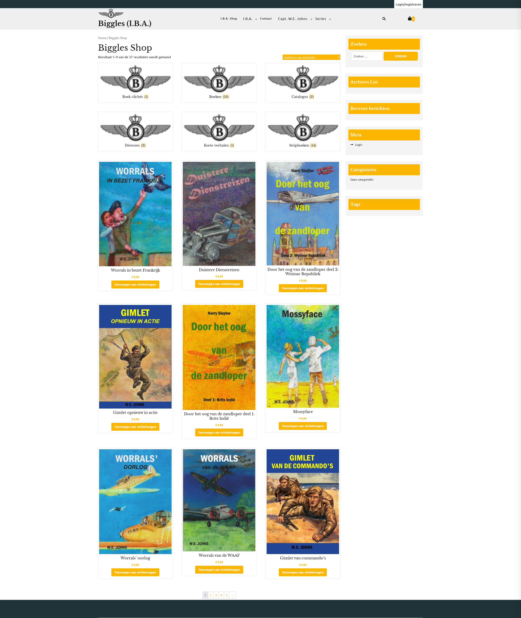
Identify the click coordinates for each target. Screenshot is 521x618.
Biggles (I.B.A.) (124, 23)
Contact (266, 18)
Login (358, 144)
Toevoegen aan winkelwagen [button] (135, 284)
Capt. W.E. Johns (293, 18)
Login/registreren (408, 4)
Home (102, 38)
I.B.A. (247, 18)
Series (320, 18)
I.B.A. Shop (229, 18)
